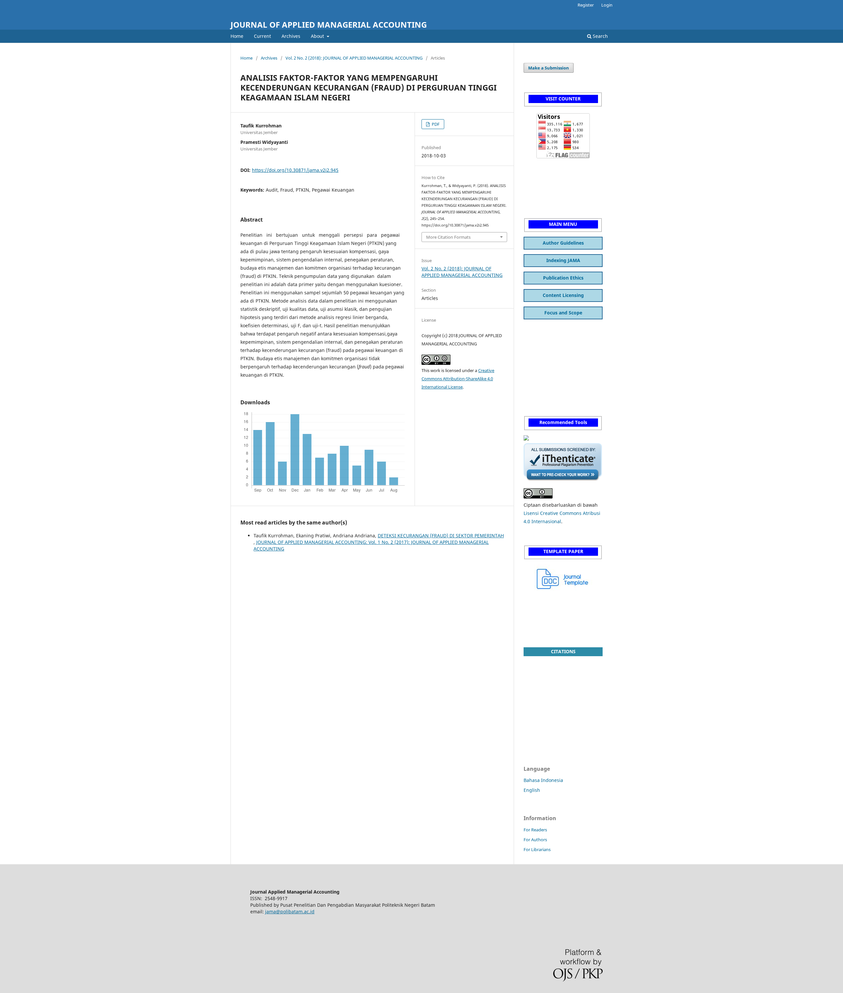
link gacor (534, 353)
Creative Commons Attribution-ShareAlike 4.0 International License (458, 378)
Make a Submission (548, 68)
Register (586, 5)
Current (262, 36)
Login (606, 5)
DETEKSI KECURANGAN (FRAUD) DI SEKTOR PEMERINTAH (441, 535)
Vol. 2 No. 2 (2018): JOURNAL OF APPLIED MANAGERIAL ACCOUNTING (354, 58)
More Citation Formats (448, 237)
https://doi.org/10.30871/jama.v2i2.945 (295, 170)
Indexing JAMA (563, 260)
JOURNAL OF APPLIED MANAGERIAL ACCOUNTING (329, 24)
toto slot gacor (539, 610)
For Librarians (537, 849)
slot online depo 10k (546, 623)
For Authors (535, 840)
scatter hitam (538, 168)
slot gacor (534, 181)
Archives (291, 36)
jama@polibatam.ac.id (289, 911)
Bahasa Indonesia (543, 780)
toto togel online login (548, 379)
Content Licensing (563, 295)
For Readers (535, 830)
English (532, 790)
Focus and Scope (563, 312)
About (318, 36)
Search (599, 36)
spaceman (535, 328)
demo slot (534, 194)
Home (237, 36)
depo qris (534, 366)
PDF (435, 124)
